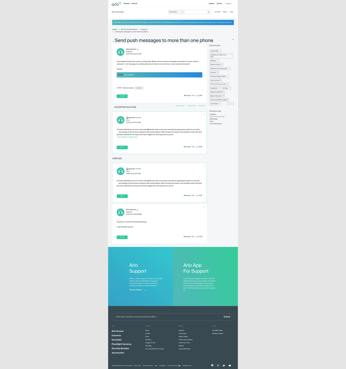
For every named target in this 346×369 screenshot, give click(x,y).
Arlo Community (118, 12)
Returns (181, 346)
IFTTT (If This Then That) (218, 84)
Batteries (213, 60)
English (114, 29)
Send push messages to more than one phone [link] (131, 32)
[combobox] (197, 12)
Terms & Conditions (148, 365)
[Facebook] (212, 365)
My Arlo (219, 3)
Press (147, 336)
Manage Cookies (187, 365)
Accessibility (162, 365)
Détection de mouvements (218, 68)
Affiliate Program (217, 333)
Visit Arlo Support (135, 290)
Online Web (214, 103)
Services (134, 3)
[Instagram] (218, 365)
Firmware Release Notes (218, 76)
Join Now (217, 12)
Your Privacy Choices (172, 365)
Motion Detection (215, 96)
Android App (214, 51)
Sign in (225, 12)
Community (182, 333)
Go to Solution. (129, 75)
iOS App (225, 88)
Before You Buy (215, 64)
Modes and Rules (215, 92)
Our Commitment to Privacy (154, 349)
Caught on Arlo (150, 343)
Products (126, 3)
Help (231, 12)
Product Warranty (184, 349)
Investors (148, 339)
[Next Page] (232, 103)
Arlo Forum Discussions (129, 29)
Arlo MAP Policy (217, 330)
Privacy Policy (137, 365)
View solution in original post (127, 137)
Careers (148, 333)
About (147, 330)
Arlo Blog (148, 346)
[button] (204, 46)
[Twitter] (224, 365)
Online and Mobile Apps (218, 100)
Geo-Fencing (214, 80)
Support (211, 3)
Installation (138, 88)
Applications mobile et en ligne (218, 55)
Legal (156, 365)
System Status (183, 336)
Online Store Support (186, 339)
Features (144, 29)
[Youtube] (230, 365)
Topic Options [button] (233, 40)
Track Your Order (184, 343)
